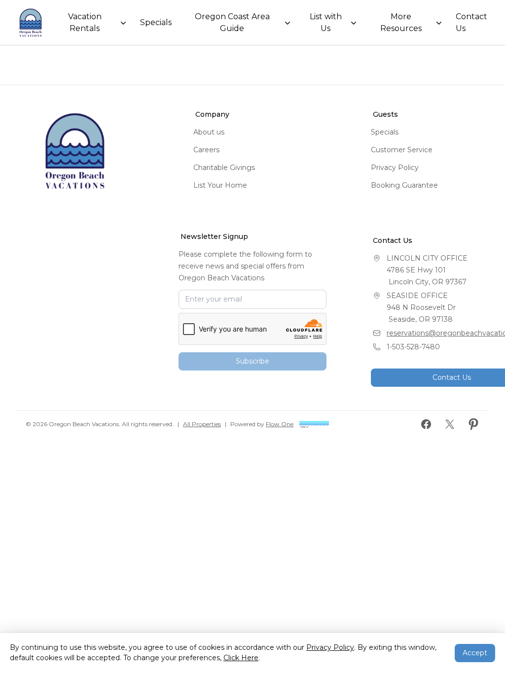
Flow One (279, 424)
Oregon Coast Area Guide (232, 22)
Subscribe (252, 361)
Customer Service (402, 149)
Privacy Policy (395, 167)
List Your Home (220, 185)
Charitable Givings (224, 167)
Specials (156, 22)
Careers (206, 149)
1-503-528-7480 (413, 346)
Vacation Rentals (85, 22)
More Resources (401, 22)
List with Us (326, 22)
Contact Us (471, 22)
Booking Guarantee (404, 185)
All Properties (202, 424)
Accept (475, 652)
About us (208, 132)
